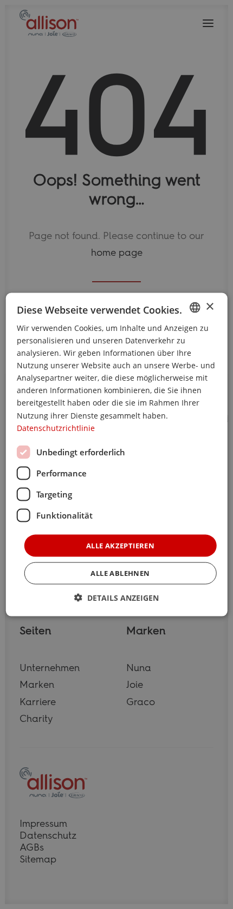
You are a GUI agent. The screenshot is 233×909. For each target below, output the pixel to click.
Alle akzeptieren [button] (120, 545)
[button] (116, 598)
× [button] (209, 307)
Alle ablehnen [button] (120, 573)
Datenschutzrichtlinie (56, 427)
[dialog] (117, 454)
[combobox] (194, 307)
